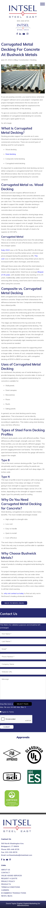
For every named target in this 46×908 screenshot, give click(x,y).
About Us (5, 870)
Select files (22, 704)
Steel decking (10, 154)
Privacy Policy (8, 881)
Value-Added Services (11, 875)
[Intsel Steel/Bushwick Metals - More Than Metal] (23, 11)
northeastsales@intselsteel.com (19, 855)
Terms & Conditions (10, 887)
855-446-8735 (23, 21)
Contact (5, 873)
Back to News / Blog (14, 603)
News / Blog (6, 896)
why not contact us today (14, 593)
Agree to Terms (8, 712)
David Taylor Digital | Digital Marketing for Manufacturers (23, 904)
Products (6, 884)
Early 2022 (5, 250)
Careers (5, 890)
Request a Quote (9, 878)
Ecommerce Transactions (13, 893)
